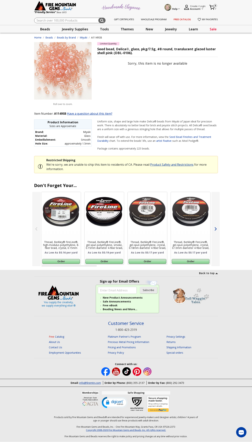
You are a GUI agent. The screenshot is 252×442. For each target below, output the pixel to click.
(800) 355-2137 (135, 383)
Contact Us (55, 347)
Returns (171, 342)
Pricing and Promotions (122, 347)
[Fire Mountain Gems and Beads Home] (55, 7)
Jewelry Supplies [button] (75, 29)
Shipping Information (178, 347)
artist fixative (164, 140)
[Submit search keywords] (102, 20)
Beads (49, 37)
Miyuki (83, 37)
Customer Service (126, 323)
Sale (213, 29)
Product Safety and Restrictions (172, 165)
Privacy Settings (175, 336)
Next (215, 229)
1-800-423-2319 (126, 330)
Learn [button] (193, 29)
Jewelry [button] (171, 29)
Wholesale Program (154, 19)
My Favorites (210, 19)
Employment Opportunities (65, 352)
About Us (54, 342)
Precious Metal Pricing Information (128, 342)
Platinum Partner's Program (124, 336)
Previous (36, 229)
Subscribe (148, 290)
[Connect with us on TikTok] (127, 371)
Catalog (56, 336)
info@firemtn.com (90, 383)
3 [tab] (157, 267)
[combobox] (70, 20)
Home (38, 37)
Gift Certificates (124, 19)
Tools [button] (104, 29)
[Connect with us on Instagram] (147, 371)
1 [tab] (43, 267)
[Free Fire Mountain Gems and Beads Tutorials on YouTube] (116, 371)
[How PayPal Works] (158, 404)
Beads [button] (45, 29)
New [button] (149, 29)
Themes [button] (127, 29)
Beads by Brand (66, 37)
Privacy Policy (116, 352)
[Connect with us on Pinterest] (137, 371)
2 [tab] (100, 267)
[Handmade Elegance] (122, 6)
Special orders (174, 352)
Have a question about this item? (89, 114)
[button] (115, 402)
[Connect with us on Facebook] (106, 371)
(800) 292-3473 (175, 383)
